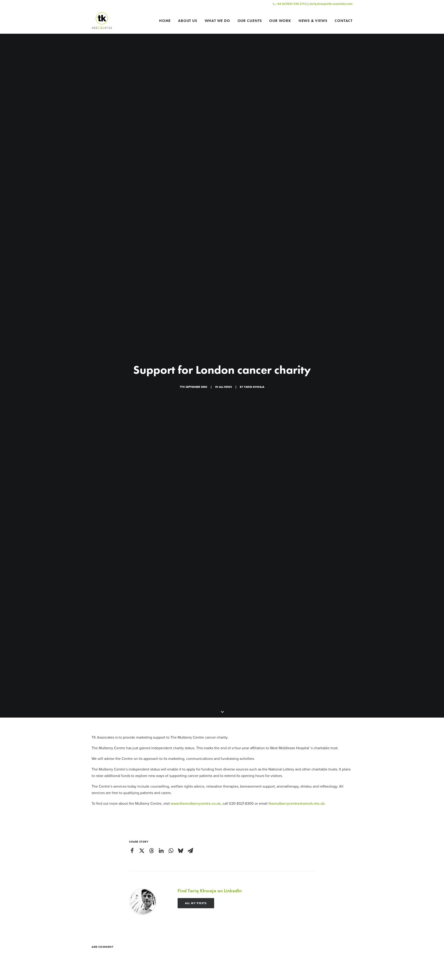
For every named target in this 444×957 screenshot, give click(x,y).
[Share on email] (190, 850)
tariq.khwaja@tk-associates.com (330, 4)
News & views (313, 20)
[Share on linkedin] (161, 850)
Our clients (249, 20)
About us (187, 20)
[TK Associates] (102, 20)
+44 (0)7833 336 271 (289, 4)
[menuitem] (166, 21)
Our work (280, 20)
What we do (217, 20)
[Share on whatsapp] (171, 850)
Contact (343, 20)
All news (225, 387)
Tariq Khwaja (254, 387)
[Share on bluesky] (180, 850)
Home (165, 20)
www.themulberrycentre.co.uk (196, 803)
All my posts (196, 903)
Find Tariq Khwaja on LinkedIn (210, 891)
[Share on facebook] (132, 850)
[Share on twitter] (141, 850)
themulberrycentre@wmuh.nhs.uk (296, 803)
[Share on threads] (151, 850)
